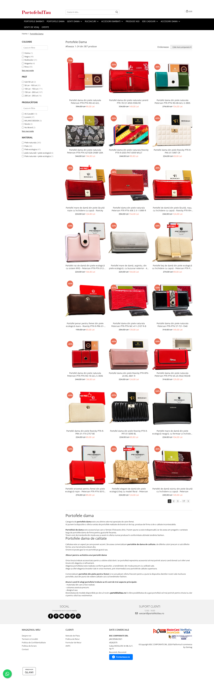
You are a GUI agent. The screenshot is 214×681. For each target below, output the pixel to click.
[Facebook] (50, 616)
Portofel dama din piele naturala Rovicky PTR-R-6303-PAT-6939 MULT (128, 151)
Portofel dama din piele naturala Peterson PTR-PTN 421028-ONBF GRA (85, 151)
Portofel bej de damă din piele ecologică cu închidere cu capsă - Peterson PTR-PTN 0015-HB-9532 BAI (172, 267)
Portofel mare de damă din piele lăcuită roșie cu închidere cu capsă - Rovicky (85, 209)
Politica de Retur (73, 639)
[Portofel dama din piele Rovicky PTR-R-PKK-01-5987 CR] (172, 130)
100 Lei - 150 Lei (31, 88)
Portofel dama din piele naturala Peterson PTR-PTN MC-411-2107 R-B (128, 324)
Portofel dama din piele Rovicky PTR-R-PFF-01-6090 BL (129, 432)
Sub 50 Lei (28, 81)
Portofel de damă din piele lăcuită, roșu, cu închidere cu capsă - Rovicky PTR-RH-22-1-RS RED (172, 209)
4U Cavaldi (28, 113)
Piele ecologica (30, 149)
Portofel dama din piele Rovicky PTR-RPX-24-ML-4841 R (129, 374)
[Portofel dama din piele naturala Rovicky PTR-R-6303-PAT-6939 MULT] (128, 130)
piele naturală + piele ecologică (37, 153)
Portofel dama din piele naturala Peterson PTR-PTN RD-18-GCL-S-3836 (85, 374)
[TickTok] (72, 616)
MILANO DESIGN (31, 120)
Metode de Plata (73, 635)
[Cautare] (116, 12)
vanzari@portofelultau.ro (151, 613)
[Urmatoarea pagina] (188, 501)
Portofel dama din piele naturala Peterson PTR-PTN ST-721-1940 (172, 324)
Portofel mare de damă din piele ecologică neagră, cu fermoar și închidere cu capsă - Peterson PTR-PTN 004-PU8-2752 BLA (172, 432)
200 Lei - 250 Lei (31, 95)
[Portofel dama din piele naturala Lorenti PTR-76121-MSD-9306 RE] (128, 77)
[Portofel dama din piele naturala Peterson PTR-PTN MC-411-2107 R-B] (128, 300)
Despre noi (26, 635)
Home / (25, 33)
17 (184, 501)
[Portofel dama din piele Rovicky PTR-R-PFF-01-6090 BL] (128, 407)
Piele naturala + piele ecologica (37, 156)
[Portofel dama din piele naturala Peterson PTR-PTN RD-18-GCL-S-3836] (85, 354)
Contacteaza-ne (123, 657)
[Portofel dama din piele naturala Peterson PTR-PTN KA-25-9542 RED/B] (172, 354)
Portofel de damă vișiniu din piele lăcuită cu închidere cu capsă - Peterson (172, 490)
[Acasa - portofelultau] (36, 12)
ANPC (68, 646)
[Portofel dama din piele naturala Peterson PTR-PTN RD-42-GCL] (85, 77)
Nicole (27, 124)
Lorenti (27, 117)
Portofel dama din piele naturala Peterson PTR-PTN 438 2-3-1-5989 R (129, 209)
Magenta (28, 63)
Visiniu (27, 53)
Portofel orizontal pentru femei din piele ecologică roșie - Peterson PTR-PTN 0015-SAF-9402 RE (85, 490)
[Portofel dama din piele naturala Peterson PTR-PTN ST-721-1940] (172, 300)
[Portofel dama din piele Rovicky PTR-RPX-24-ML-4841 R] (128, 354)
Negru (27, 56)
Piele (26, 146)
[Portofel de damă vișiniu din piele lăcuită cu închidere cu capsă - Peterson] (172, 465)
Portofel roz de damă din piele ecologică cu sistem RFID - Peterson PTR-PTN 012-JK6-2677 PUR (85, 267)
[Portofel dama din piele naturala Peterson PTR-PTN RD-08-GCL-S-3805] (172, 77)
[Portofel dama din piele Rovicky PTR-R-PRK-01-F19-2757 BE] (85, 408)
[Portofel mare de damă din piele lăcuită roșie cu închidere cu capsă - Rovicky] (85, 184)
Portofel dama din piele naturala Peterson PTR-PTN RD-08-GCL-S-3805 (172, 101)
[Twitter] (67, 616)
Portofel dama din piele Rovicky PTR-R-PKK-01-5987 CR (172, 151)
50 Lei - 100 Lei (30, 85)
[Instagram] (78, 616)
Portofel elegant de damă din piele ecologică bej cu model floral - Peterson (129, 490)
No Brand (28, 127)
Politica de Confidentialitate (34, 642)
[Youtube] (61, 616)
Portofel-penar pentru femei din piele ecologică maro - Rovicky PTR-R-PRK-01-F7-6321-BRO (85, 324)
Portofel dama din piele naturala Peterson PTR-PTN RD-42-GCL (85, 101)
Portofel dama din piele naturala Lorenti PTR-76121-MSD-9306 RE (128, 101)
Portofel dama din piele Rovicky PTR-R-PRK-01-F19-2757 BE (85, 432)
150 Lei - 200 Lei (31, 92)
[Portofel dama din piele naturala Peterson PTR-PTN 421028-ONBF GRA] (85, 130)
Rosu (26, 66)
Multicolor (28, 60)
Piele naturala (30, 142)
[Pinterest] (56, 616)
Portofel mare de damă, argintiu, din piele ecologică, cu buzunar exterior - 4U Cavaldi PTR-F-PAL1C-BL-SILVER (128, 267)
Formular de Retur (73, 642)
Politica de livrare (29, 646)
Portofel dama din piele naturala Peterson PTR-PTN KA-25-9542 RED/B (172, 374)
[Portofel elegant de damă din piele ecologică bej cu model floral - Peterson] (128, 465)
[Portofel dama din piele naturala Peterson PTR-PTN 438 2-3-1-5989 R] (128, 184)
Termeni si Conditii (30, 639)
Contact (25, 649)
